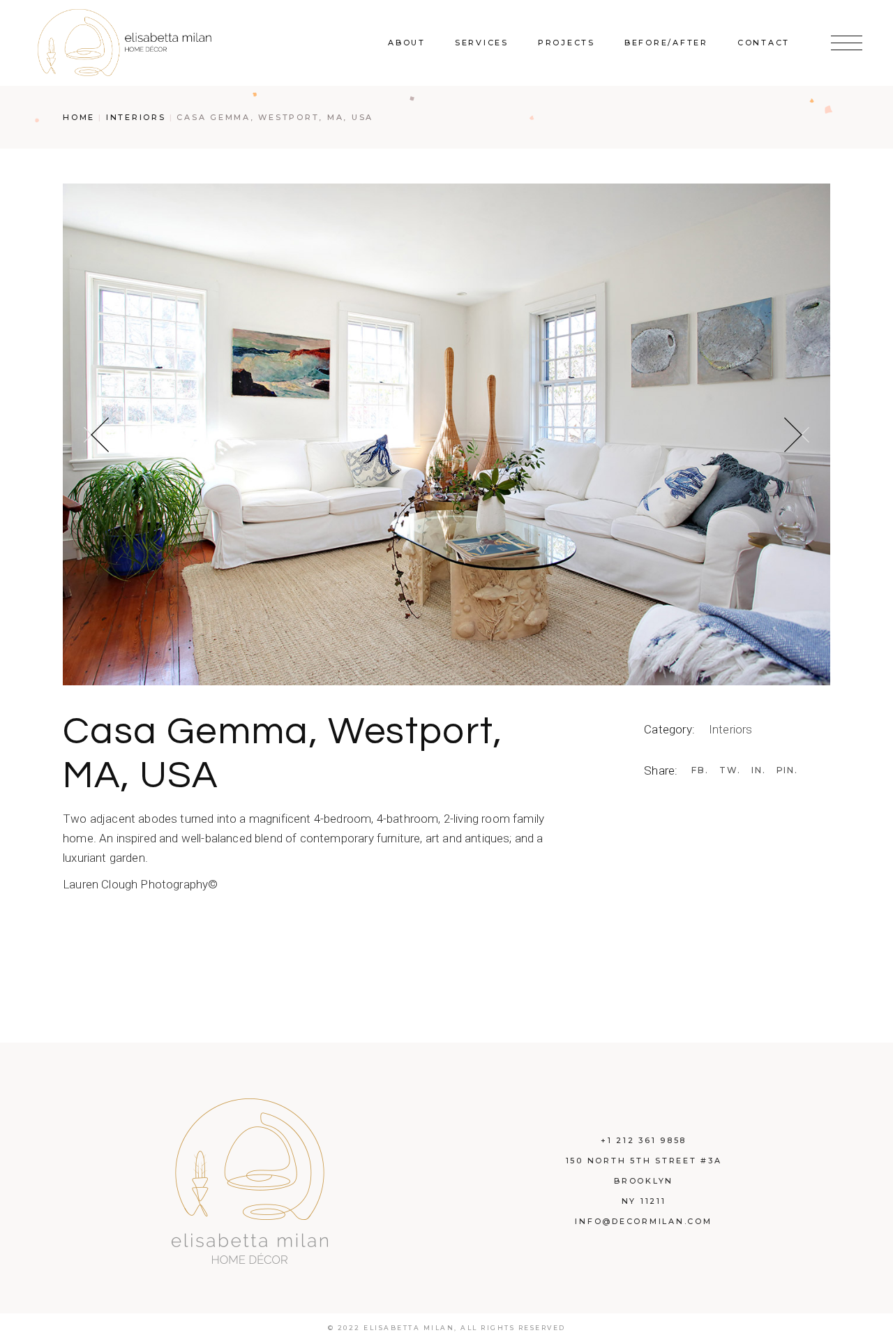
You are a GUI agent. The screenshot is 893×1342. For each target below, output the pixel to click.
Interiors (731, 729)
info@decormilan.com (643, 1221)
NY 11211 (644, 1201)
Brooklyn (643, 1181)
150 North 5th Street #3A (644, 1160)
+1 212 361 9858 (643, 1140)
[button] (96, 434)
